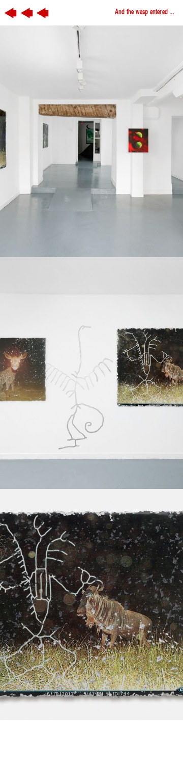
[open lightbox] (91, 141)
